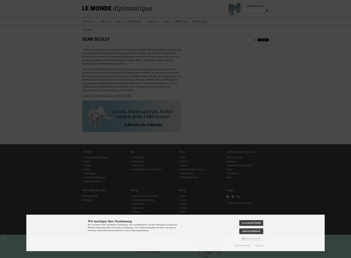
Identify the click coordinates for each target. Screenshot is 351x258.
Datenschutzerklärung (242, 245)
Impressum (259, 245)
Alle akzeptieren (251, 223)
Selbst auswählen (252, 238)
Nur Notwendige (251, 231)
